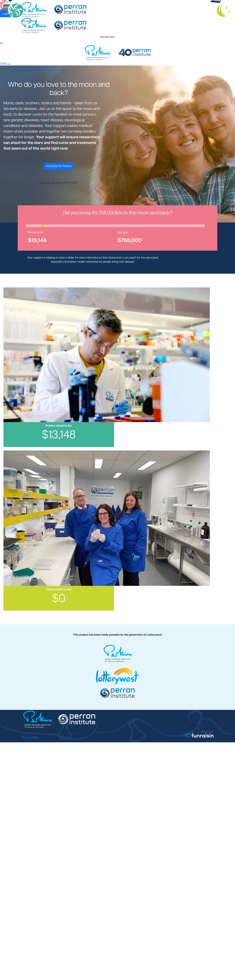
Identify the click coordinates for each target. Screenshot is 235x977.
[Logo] (53, 9)
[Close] (8, 64)
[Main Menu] (1, 43)
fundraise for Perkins (59, 166)
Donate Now (29, 21)
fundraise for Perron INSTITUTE (59, 183)
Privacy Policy (30, 737)
